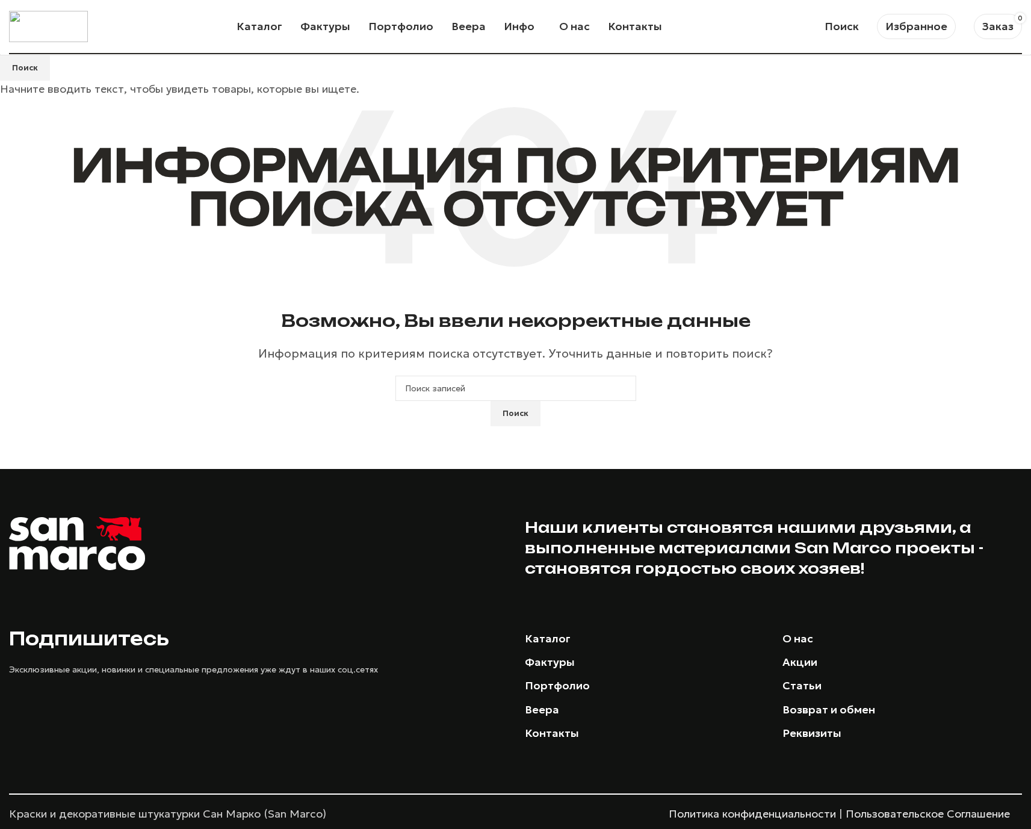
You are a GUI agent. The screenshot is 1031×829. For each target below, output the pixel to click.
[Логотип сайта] (48, 25)
